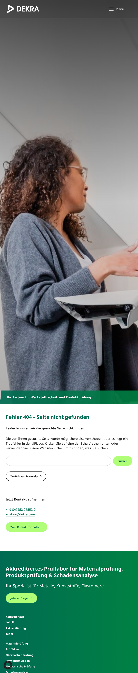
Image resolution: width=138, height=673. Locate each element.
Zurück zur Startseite (24, 476)
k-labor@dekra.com (20, 514)
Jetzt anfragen (19, 598)
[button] (8, 665)
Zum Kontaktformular (25, 527)
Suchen (123, 461)
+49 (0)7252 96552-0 (21, 509)
